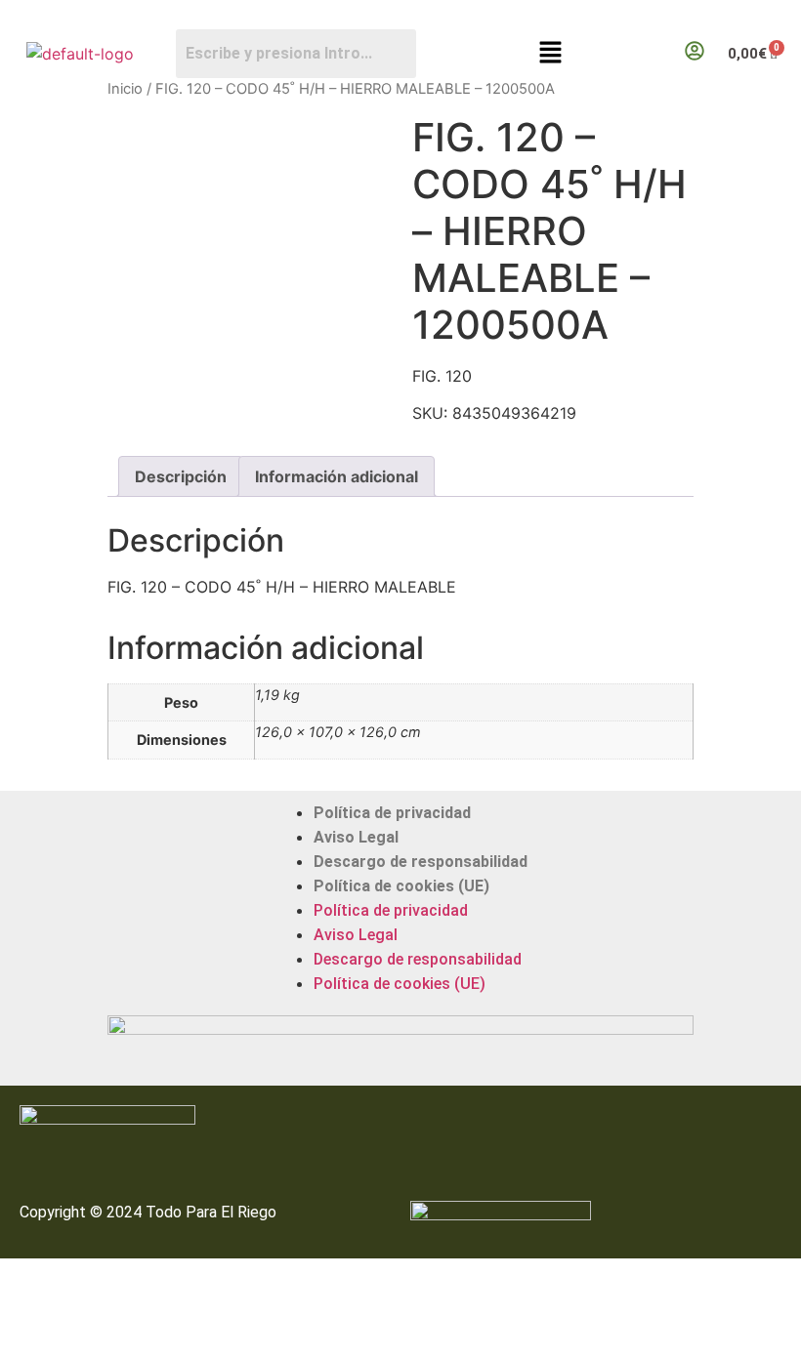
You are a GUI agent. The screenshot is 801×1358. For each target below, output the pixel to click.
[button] (549, 53)
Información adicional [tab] (336, 476)
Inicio (125, 89)
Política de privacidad (392, 812)
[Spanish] (792, 15)
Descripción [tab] (181, 476)
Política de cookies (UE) (401, 886)
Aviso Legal (356, 837)
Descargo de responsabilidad (420, 861)
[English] (772, 15)
